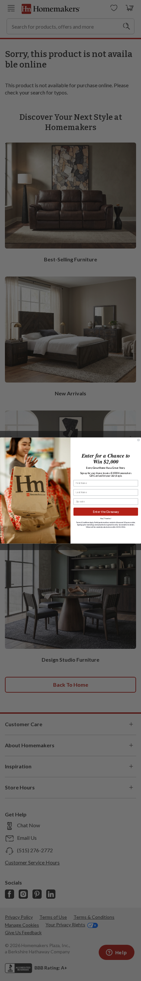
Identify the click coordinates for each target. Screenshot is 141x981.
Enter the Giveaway (106, 512)
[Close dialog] (138, 439)
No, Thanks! (105, 518)
